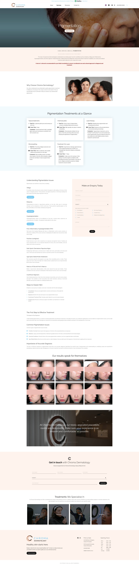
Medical (70, 50)
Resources (67, 5)
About (51, 5)
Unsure (78, 217)
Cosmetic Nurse (96, 212)
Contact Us (76, 5)
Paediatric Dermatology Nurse (99, 215)
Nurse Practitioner (80, 215)
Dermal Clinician (79, 212)
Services (59, 5)
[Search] (127, 5)
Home (59, 50)
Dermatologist (79, 210)
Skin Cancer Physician (97, 210)
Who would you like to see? (82, 208)
